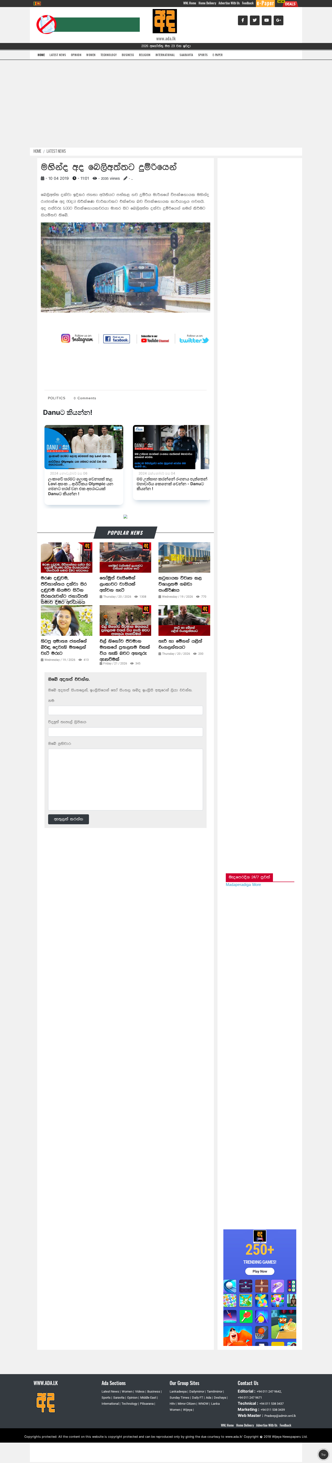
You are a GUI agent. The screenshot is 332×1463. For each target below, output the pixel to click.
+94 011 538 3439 (273, 1410)
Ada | (209, 1397)
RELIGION (145, 55)
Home (37, 151)
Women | (128, 1391)
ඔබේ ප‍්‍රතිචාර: (59, 744)
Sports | (107, 1397)
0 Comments (85, 398)
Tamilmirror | (215, 1391)
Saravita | (119, 1397)
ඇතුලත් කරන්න (68, 819)
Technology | (130, 1403)
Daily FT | (198, 1397)
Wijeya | (188, 1410)
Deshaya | (220, 1397)
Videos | (140, 1391)
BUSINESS (128, 55)
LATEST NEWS (58, 55)
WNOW (203, 1403)
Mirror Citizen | (187, 1403)
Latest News (56, 151)
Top (323, 1454)
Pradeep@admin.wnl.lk (280, 1416)
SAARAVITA (186, 55)
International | (111, 1403)
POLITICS (56, 398)
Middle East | (149, 1397)
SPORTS (203, 55)
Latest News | (111, 1391)
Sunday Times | (180, 1397)
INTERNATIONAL (165, 55)
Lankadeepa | (179, 1391)
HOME (41, 54)
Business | (154, 1391)
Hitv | (173, 1403)
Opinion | (133, 1397)
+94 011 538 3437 (271, 1403)
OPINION (76, 55)
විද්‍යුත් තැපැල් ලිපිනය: (67, 722)
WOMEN (91, 55)
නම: (51, 701)
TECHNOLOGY (109, 55)
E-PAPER (218, 55)
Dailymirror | (197, 1391)
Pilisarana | (147, 1403)
